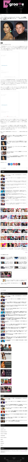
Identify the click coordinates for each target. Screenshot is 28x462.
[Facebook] (9, 164)
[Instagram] (14, 164)
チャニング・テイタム (8, 44)
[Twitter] (11, 164)
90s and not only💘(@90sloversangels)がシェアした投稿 (10, 116)
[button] (26, 168)
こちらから (23, 450)
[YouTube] (16, 164)
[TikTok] (19, 164)
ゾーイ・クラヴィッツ (3, 44)
